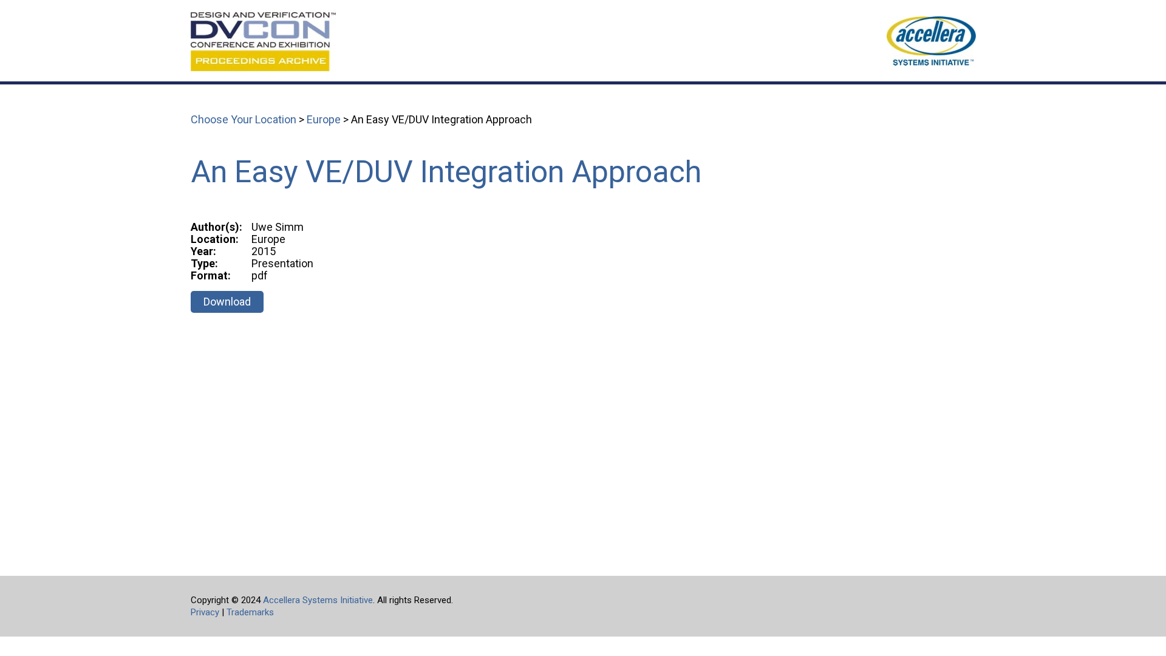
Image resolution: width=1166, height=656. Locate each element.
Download (227, 301)
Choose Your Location (243, 119)
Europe (324, 119)
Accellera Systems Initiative (318, 600)
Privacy (205, 612)
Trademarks (250, 612)
